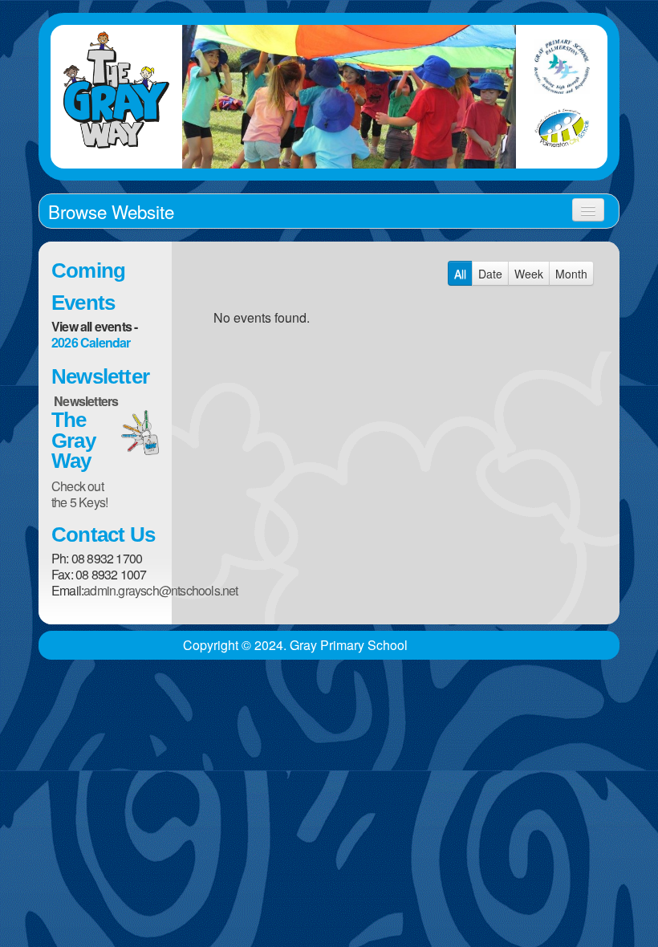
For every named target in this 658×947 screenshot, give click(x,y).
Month (571, 274)
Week (528, 274)
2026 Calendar (91, 343)
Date (490, 274)
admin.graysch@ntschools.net (160, 590)
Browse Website (111, 211)
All (460, 274)
